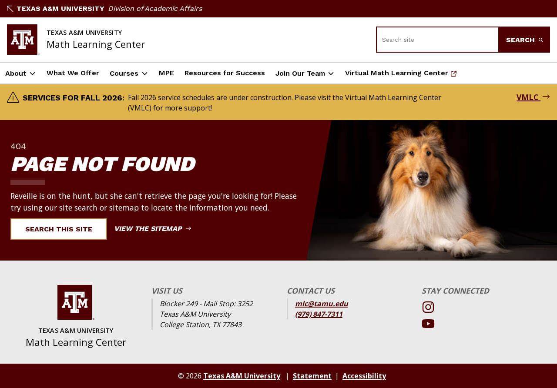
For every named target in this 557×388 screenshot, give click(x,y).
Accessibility (364, 376)
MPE (166, 73)
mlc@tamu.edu (321, 303)
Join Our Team (300, 73)
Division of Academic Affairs (155, 8)
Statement (312, 376)
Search (521, 40)
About (16, 73)
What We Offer (73, 73)
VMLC (528, 97)
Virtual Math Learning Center (396, 75)
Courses (124, 73)
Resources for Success (225, 73)
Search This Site (58, 229)
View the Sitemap (149, 228)
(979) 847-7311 (318, 314)
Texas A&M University (60, 8)
